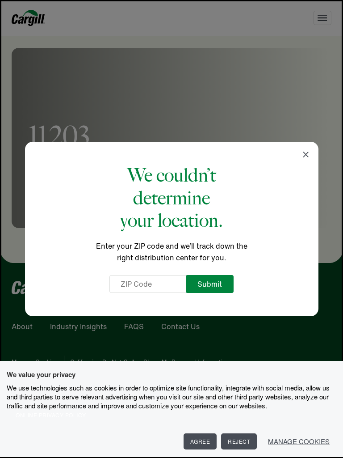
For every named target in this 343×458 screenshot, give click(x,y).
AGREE (200, 441)
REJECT (239, 441)
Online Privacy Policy (51, 415)
